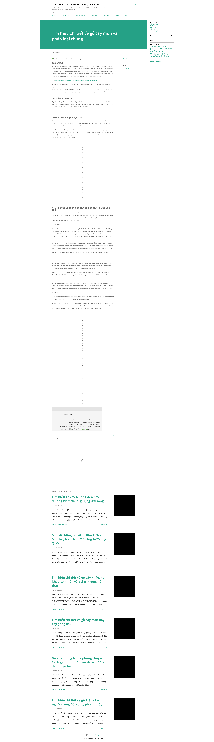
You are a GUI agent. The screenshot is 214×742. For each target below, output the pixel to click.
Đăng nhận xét (62, 525)
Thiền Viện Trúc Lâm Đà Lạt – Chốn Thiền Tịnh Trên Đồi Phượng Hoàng (161, 48)
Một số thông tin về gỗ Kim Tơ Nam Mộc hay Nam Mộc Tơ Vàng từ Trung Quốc (79, 539)
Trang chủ (54, 15)
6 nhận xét (61, 728)
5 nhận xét (61, 647)
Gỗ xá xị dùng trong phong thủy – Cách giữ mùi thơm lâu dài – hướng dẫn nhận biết (78, 662)
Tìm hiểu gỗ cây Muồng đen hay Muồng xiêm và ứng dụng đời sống (78, 499)
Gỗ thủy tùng (66, 15)
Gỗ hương (153, 26)
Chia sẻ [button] (125, 59)
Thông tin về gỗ (127, 68)
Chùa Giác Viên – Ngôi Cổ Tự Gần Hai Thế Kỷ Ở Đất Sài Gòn (160, 52)
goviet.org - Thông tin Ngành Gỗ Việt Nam (75, 4)
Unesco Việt (94, 15)
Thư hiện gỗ (154, 31)
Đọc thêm (104, 525)
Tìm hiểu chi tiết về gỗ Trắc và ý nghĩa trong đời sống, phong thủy (77, 702)
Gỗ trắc (152, 29)
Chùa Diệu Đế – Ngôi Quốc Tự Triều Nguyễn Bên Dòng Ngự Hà (160, 55)
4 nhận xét (61, 690)
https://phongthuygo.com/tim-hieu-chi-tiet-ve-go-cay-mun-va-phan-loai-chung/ (76, 80)
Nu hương (153, 27)
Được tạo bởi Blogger (94, 735)
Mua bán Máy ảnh (80, 15)
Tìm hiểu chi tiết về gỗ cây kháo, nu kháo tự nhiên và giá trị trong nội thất (78, 581)
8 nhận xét (61, 567)
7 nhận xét (61, 609)
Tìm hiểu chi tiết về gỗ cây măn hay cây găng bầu (78, 622)
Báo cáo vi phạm (155, 61)
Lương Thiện (106, 15)
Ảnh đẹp (117, 15)
